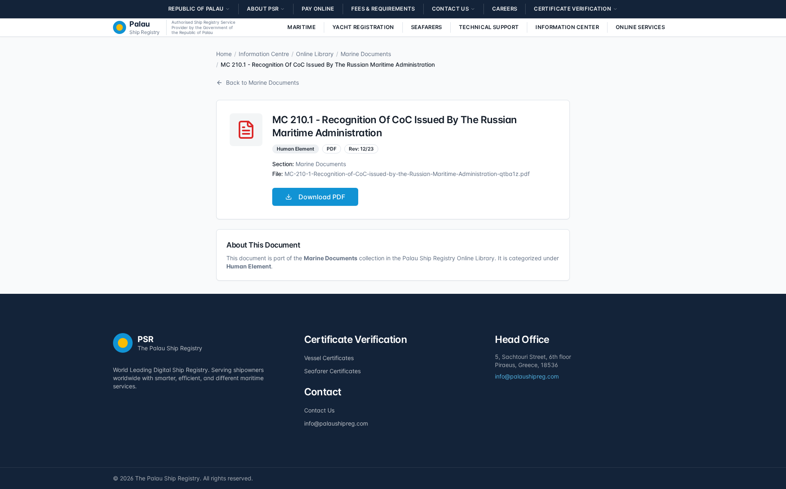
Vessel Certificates (329, 357)
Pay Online (318, 8)
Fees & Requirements (383, 8)
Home (224, 53)
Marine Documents (366, 53)
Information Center (567, 27)
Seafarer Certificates (332, 370)
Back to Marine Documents (262, 82)
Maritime (301, 27)
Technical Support (489, 27)
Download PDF (321, 197)
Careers (504, 8)
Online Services (640, 27)
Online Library (315, 53)
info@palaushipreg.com (336, 423)
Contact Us (319, 410)
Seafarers (426, 27)
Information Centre (264, 53)
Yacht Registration (363, 27)
